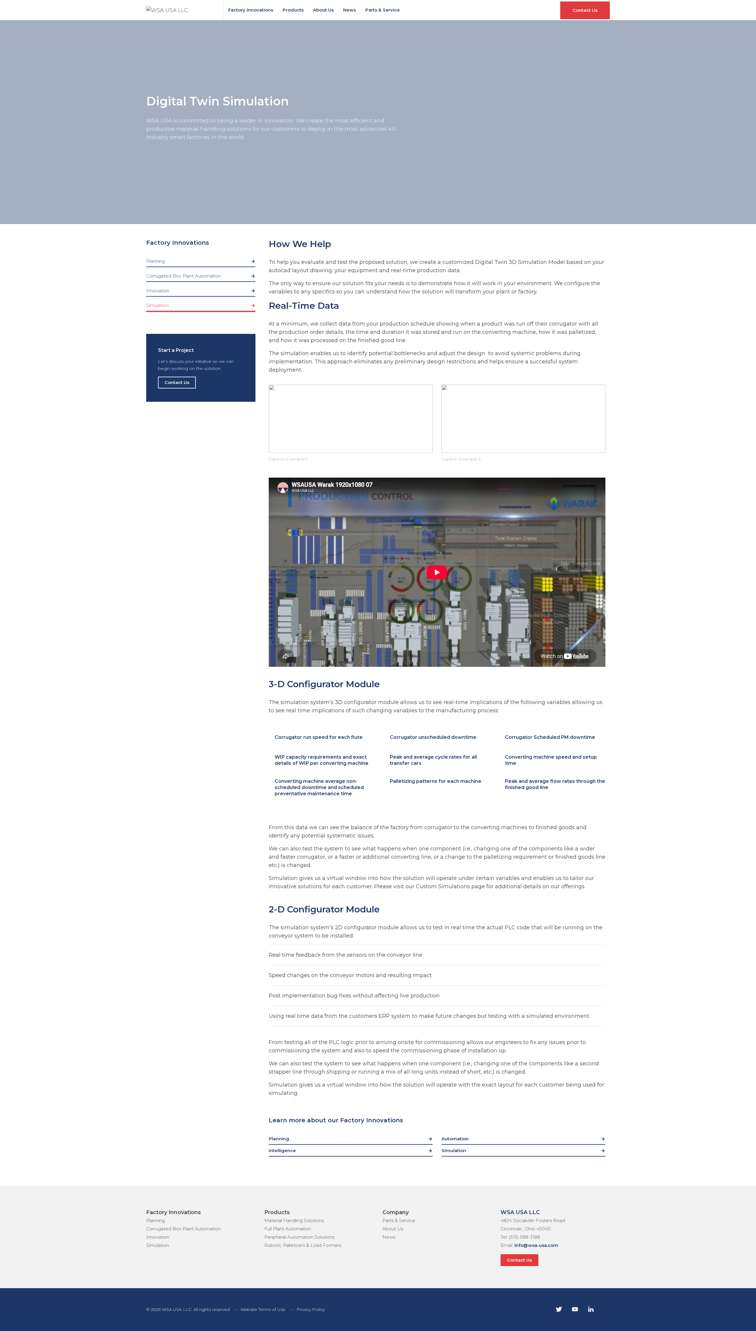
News (349, 10)
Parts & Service (382, 10)
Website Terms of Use (262, 1309)
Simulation (157, 305)
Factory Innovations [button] (177, 242)
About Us (323, 10)
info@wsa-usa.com (536, 1245)
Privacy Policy (310, 1309)
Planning (155, 261)
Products (293, 10)
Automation (455, 1138)
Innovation (157, 290)
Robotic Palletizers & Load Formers (302, 1245)
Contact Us (585, 10)
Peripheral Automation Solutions (299, 1237)
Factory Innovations (250, 10)
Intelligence (282, 1150)
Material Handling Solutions (294, 1220)
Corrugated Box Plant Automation (183, 276)
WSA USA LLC (520, 1212)
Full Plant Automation (287, 1229)
